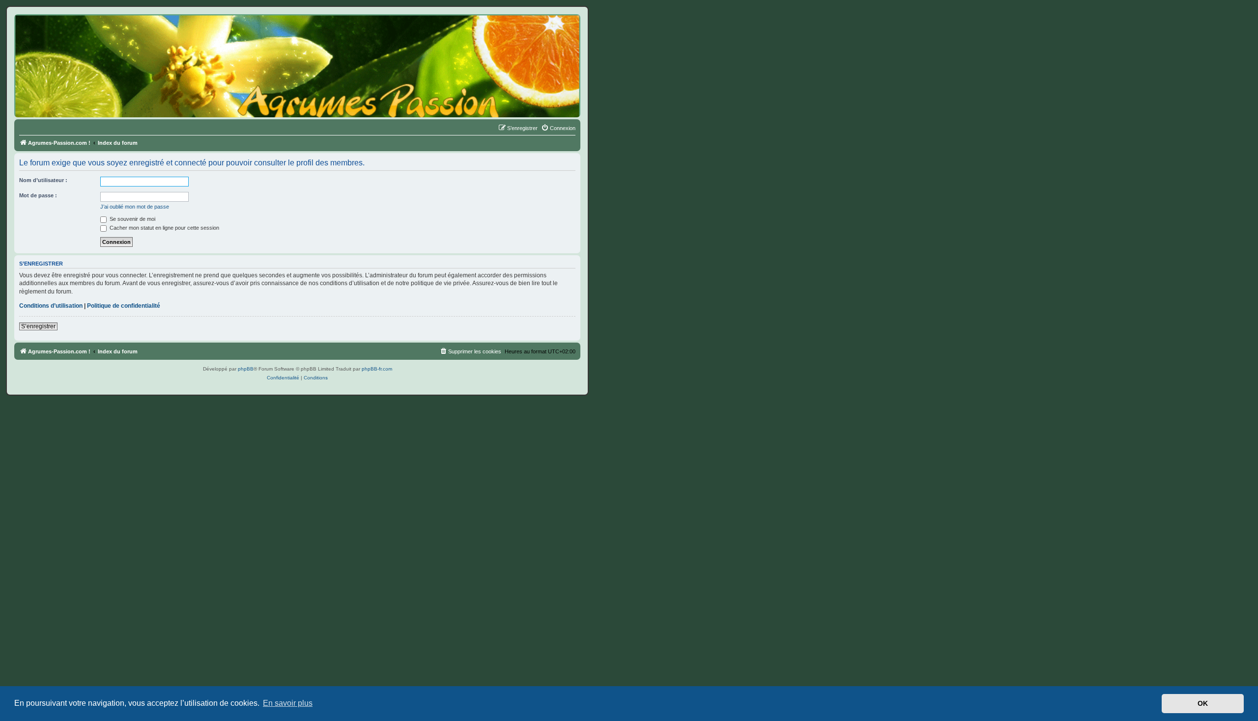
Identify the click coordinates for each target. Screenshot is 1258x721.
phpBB (246, 369)
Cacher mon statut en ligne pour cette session (163, 228)
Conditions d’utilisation (51, 305)
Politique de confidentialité (123, 305)
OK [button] (1203, 703)
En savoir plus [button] (288, 703)
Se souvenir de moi (131, 219)
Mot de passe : (38, 195)
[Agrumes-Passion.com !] (59, 32)
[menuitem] (558, 128)
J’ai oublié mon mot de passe (134, 207)
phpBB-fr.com (377, 369)
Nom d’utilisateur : (43, 180)
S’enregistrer (38, 326)
